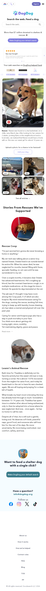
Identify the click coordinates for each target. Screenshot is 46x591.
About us (23, 535)
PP (23, 580)
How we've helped (23, 548)
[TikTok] (35, 504)
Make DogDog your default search (23, 40)
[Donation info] (26, 35)
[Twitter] (27, 504)
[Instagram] (19, 504)
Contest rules (23, 554)
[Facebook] (11, 504)
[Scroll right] (44, 56)
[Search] (40, 24)
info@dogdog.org (23, 494)
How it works (23, 542)
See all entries (22, 198)
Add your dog (23, 152)
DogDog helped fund (32, 65)
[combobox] (23, 24)
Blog (23, 567)
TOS (23, 573)
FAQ (23, 561)
